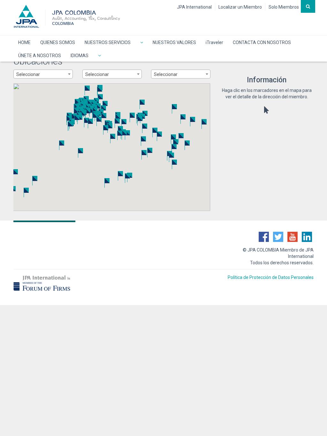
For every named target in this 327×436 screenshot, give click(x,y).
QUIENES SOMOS (57, 42)
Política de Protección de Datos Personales (271, 277)
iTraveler (214, 42)
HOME (24, 42)
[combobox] (43, 74)
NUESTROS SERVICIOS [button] (108, 42)
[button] (141, 42)
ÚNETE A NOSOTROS (39, 55)
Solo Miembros (284, 7)
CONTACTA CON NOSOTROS (262, 42)
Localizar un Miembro (240, 7)
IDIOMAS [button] (79, 55)
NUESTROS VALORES (174, 42)
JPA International (194, 7)
